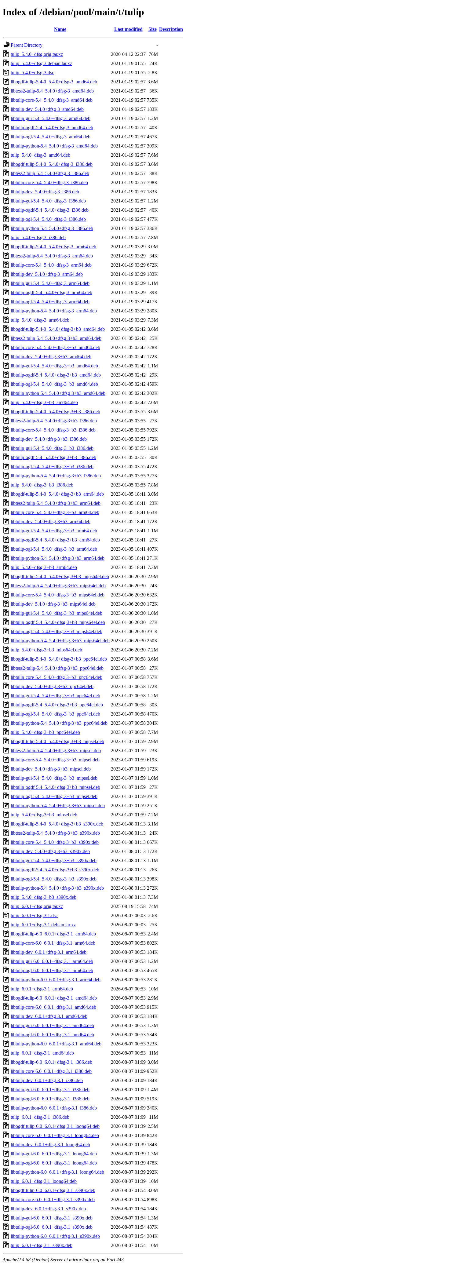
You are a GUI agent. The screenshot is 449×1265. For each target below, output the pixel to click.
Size (152, 29)
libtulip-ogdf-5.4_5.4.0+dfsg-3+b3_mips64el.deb (58, 622)
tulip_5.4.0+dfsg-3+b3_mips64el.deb (46, 649)
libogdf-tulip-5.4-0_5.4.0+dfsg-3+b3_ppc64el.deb (59, 659)
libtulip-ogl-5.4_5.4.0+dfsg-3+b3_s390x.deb (54, 878)
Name (60, 29)
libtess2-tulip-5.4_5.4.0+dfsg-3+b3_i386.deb (54, 420)
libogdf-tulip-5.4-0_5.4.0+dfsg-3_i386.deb (52, 164)
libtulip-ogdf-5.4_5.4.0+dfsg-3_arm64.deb (51, 292)
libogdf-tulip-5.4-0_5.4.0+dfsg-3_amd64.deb (54, 81)
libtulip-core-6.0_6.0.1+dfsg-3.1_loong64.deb (55, 1135)
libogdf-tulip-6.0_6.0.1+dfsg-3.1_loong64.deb (55, 1126)
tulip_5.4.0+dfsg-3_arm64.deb (40, 320)
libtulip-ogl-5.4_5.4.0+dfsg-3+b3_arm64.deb (54, 549)
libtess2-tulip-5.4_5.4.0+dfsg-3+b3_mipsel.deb (56, 750)
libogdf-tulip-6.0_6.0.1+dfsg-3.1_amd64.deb (54, 998)
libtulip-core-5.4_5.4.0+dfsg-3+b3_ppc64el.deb (56, 677)
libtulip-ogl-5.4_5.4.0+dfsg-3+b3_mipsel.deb (54, 796)
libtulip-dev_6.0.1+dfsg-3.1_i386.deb (47, 1080)
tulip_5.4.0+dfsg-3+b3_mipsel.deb (44, 814)
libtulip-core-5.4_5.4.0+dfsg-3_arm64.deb (51, 265)
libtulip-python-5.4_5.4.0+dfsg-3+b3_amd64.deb (58, 393)
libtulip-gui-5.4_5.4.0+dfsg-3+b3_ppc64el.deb (55, 695)
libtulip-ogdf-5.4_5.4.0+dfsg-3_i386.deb (50, 210)
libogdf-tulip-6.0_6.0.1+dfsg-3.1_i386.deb (51, 1062)
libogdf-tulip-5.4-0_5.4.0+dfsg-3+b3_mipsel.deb (57, 741)
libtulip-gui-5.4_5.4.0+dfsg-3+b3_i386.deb (52, 448)
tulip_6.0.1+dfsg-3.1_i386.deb (40, 1117)
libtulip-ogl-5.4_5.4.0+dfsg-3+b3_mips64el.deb (56, 631)
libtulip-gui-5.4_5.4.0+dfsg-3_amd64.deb (50, 118)
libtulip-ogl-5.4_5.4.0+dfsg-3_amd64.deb (50, 136)
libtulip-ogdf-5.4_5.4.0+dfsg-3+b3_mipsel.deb (55, 787)
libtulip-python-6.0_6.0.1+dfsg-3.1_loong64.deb (57, 1172)
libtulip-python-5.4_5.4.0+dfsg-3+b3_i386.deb (56, 475)
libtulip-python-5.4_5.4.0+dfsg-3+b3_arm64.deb (57, 558)
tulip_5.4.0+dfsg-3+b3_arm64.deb (44, 567)
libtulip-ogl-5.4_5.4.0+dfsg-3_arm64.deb (50, 301)
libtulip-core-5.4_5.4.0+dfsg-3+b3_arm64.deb (55, 512)
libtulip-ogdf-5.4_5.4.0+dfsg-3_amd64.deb (52, 127)
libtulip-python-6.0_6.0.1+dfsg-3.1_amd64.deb (56, 1043)
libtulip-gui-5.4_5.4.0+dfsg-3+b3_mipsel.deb (54, 778)
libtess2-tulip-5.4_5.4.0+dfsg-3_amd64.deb (52, 90)
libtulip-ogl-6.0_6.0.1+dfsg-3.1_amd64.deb (52, 1034)
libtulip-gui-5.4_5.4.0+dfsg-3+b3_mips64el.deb (56, 613)
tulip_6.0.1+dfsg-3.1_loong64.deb (44, 1181)
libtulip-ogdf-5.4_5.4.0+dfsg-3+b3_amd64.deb (56, 374)
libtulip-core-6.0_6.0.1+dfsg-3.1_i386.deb (51, 1071)
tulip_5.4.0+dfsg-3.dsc (32, 72)
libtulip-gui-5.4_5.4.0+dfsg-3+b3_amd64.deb (54, 365)
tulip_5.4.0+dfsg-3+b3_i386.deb (42, 484)
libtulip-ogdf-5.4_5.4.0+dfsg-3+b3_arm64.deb (55, 539)
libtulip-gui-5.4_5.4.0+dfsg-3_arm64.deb (50, 283)
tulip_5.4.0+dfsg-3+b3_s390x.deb (43, 897)
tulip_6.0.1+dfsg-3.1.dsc (34, 915)
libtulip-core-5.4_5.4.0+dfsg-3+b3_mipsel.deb (55, 759)
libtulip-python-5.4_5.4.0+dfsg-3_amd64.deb (54, 145)
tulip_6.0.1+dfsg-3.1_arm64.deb (42, 988)
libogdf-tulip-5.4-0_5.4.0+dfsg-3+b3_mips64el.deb (60, 576)
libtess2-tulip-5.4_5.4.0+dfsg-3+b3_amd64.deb (56, 338)
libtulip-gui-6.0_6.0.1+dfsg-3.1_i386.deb (50, 1089)
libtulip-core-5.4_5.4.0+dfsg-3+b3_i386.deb (53, 429)
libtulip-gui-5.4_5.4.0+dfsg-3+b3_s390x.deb (54, 860)
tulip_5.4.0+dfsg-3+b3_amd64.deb (44, 402)
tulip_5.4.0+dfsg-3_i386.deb (38, 237)
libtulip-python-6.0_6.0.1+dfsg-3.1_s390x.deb (55, 1236)
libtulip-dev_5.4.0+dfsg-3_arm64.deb (47, 274)
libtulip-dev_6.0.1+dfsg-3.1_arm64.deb (48, 952)
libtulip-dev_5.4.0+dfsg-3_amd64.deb (47, 109)
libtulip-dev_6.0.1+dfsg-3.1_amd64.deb (49, 1016)
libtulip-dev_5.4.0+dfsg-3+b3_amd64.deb (51, 356)
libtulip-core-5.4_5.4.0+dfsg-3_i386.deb (49, 182)
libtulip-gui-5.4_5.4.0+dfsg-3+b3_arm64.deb (54, 530)
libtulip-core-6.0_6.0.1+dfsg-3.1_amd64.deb (53, 1007)
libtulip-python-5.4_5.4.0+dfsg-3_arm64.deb (54, 310)
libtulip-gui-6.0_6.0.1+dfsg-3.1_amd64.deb (52, 1025)
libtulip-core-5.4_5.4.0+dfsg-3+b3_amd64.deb (55, 347)
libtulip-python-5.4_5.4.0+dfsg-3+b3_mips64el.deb (60, 640)
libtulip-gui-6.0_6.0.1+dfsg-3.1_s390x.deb (52, 1217)
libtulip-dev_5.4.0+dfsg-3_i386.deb (45, 191)
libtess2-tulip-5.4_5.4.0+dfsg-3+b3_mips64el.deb (58, 585)
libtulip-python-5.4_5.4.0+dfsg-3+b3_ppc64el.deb (59, 723)
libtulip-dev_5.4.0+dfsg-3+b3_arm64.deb (50, 521)
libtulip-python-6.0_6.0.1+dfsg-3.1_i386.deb (54, 1107)
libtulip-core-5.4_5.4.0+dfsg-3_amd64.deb (52, 100)
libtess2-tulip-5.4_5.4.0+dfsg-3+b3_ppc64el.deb (57, 668)
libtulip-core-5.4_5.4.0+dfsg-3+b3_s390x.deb (55, 842)
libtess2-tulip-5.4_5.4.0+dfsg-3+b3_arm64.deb (55, 503)
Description (171, 29)
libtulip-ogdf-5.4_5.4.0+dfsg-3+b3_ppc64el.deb (57, 704)
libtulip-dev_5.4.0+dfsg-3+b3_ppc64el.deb (52, 686)
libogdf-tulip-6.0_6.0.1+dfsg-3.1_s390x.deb (53, 1190)
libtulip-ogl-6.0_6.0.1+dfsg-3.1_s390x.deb (52, 1227)
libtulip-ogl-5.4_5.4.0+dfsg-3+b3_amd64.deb (54, 384)
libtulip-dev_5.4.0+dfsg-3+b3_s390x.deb (50, 851)
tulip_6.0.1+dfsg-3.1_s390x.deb (41, 1245)
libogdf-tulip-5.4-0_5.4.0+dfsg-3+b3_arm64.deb (57, 494)
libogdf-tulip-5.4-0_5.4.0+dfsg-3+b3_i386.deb (55, 411)
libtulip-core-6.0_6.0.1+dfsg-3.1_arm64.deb (53, 943)
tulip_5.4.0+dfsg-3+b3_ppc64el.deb (45, 732)
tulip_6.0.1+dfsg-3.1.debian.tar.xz (43, 924)
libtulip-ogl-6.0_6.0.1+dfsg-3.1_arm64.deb (52, 970)
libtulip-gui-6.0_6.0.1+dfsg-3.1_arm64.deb (52, 961)
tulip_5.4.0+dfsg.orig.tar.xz (37, 54)
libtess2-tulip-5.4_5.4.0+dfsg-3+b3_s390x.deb (55, 833)
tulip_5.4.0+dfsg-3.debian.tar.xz (41, 63)
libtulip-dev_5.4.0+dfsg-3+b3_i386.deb (49, 439)
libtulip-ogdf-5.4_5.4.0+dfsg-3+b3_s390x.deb (55, 869)
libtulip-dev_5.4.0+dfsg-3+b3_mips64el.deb (53, 604)
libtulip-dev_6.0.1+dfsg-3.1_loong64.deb (50, 1144)
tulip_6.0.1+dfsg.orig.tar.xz (37, 906)
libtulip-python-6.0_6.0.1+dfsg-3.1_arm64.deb (55, 979)
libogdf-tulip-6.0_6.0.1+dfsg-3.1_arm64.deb (53, 933)
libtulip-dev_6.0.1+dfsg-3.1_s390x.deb (48, 1208)
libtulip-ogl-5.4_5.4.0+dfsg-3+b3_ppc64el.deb (55, 713)
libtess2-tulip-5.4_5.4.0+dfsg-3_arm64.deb (52, 255)
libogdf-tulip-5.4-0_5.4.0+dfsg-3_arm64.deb (53, 246)
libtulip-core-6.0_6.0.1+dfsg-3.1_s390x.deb (53, 1199)
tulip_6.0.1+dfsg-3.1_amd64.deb (42, 1052)
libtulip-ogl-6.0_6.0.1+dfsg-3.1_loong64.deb (54, 1162)
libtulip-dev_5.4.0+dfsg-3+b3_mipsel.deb (51, 768)
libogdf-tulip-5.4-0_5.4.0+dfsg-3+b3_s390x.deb (57, 823)
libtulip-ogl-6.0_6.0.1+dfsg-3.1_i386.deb (50, 1098)
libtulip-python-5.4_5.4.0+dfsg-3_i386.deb (52, 228)
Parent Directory (26, 45)
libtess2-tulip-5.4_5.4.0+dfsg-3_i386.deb (50, 173)
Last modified (128, 29)
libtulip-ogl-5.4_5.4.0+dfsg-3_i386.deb (48, 219)
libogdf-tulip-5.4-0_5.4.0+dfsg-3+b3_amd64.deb (58, 329)
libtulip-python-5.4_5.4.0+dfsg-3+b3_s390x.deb (57, 888)
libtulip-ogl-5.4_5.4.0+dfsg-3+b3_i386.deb (52, 466)
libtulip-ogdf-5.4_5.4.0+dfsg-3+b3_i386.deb (53, 457)
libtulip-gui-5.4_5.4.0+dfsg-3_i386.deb (48, 200)
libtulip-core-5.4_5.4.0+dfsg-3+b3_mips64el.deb (57, 594)
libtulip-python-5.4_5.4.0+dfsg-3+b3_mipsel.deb (58, 805)
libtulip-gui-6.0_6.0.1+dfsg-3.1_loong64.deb (54, 1153)
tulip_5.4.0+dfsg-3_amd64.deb (40, 155)
